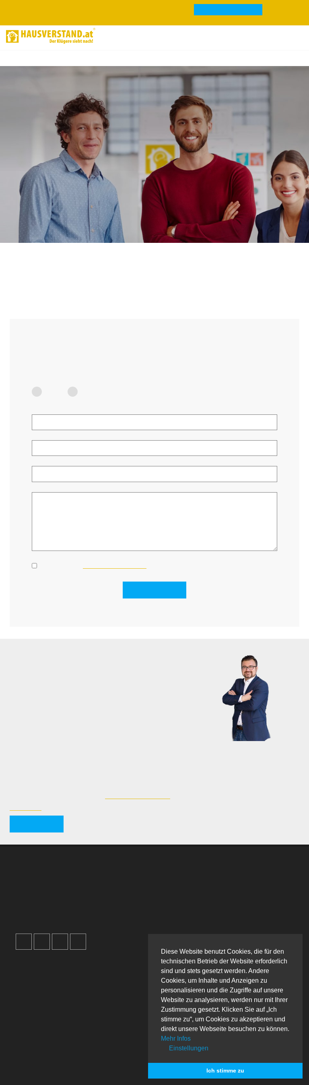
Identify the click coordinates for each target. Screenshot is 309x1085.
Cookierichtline (187, 910)
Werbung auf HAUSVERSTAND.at (66, 876)
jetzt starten (36, 823)
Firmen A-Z (37, 989)
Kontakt (177, 876)
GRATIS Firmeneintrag (228, 10)
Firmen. (30, 1064)
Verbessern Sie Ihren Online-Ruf (64, 893)
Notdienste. (146, 1064)
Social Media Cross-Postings (59, 901)
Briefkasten (37, 1015)
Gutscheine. (98, 1064)
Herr (90, 392)
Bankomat (36, 1006)
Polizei (31, 1023)
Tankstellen (37, 1032)
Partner (177, 926)
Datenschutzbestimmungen (114, 565)
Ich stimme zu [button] (225, 1070)
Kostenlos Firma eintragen (57, 910)
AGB (174, 918)
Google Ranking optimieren (58, 884)
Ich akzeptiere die (93, 565)
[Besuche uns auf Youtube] (60, 942)
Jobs (174, 884)
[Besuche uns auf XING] (78, 942)
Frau (55, 392)
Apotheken (37, 998)
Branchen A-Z (40, 981)
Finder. (59, 1064)
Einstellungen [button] (187, 1048)
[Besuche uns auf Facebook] (24, 942)
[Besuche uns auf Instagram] (42, 942)
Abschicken (158, 589)
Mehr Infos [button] (176, 1038)
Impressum (182, 893)
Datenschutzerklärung (196, 901)
